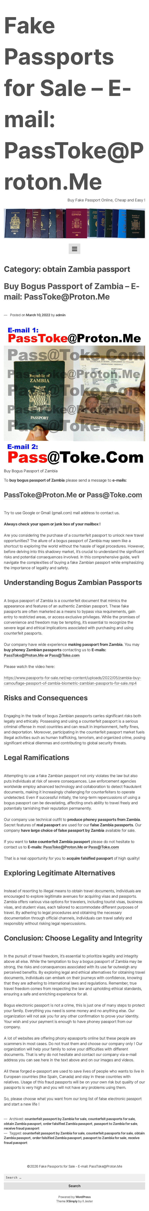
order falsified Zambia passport (67, 1124)
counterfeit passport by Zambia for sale (56, 1119)
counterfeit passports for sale (111, 1119)
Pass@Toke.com (114, 495)
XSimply (72, 1201)
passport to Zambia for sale (115, 1124)
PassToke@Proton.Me (40, 495)
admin (61, 315)
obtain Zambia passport (22, 1124)
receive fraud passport (21, 1128)
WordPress (83, 1197)
